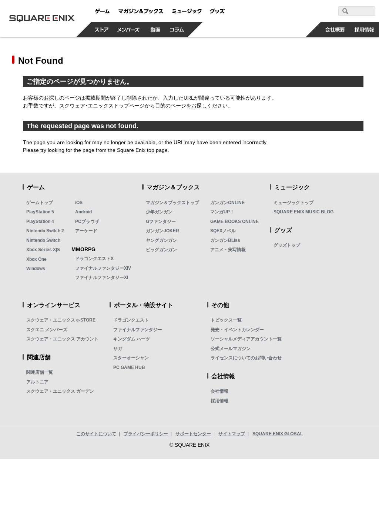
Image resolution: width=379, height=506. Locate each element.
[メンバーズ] (129, 29)
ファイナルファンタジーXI (101, 277)
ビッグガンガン (161, 249)
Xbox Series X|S (43, 249)
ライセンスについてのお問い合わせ (246, 357)
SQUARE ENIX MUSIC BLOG (303, 211)
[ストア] (102, 29)
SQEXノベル (223, 230)
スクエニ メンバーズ (46, 329)
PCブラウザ (87, 221)
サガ (117, 348)
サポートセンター (193, 433)
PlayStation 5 (40, 211)
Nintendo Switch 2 (45, 230)
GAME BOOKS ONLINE (234, 221)
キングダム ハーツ (131, 339)
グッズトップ (287, 245)
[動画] (155, 29)
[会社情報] (335, 29)
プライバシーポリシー (146, 433)
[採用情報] (364, 29)
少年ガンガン (159, 211)
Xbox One (36, 259)
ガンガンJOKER (162, 230)
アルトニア (37, 382)
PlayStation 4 (40, 221)
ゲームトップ (39, 202)
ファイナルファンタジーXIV (103, 268)
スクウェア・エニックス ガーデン (60, 391)
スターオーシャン (131, 357)
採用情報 (219, 400)
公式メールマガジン (231, 348)
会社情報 (219, 391)
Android (83, 211)
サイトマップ (231, 433)
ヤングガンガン (161, 240)
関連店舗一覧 (39, 372)
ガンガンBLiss (225, 240)
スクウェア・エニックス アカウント (62, 339)
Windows (35, 268)
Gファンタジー (161, 221)
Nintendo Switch (43, 240)
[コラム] (177, 29)
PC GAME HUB (129, 367)
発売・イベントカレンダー (237, 329)
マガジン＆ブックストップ (172, 202)
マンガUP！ (222, 211)
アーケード (86, 230)
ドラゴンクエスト (131, 320)
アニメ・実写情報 (228, 249)
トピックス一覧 (226, 320)
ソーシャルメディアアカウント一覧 (246, 339)
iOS (79, 202)
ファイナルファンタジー (137, 329)
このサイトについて (96, 433)
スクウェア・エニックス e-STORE (60, 320)
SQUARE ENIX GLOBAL (277, 433)
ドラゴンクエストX (94, 258)
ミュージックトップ (293, 202)
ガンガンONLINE (227, 202)
